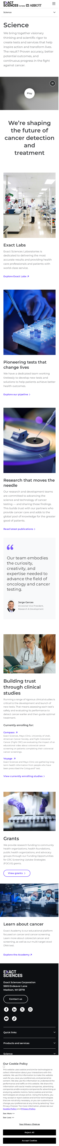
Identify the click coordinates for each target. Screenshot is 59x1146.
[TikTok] (14, 1020)
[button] (53, 4)
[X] (22, 1011)
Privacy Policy (28, 1109)
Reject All (29, 1132)
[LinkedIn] (14, 1011)
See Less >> (8, 1117)
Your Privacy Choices (29, 1124)
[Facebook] (6, 1011)
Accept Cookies (29, 1140)
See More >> (9, 1113)
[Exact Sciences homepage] (22, 4)
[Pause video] (53, 83)
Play (29, 93)
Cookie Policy (10, 1109)
